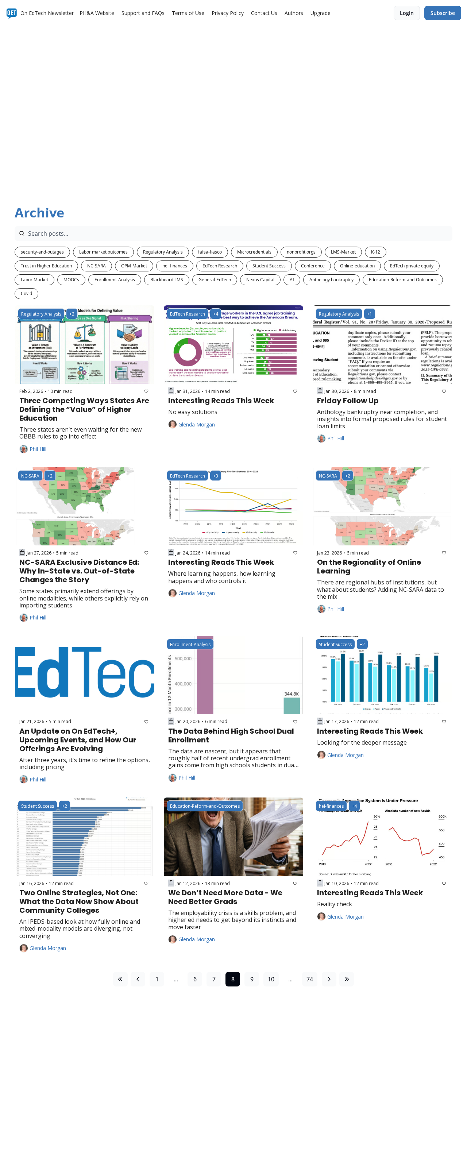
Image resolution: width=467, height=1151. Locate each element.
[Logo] (12, 13)
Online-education (357, 266)
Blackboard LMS (166, 280)
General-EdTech (214, 280)
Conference (313, 266)
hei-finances (174, 266)
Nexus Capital (260, 280)
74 (309, 979)
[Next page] (329, 979)
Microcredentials (254, 252)
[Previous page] (138, 979)
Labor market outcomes (103, 252)
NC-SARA (96, 266)
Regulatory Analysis (163, 252)
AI (292, 280)
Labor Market (34, 280)
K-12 (375, 252)
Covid (26, 293)
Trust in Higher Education (46, 266)
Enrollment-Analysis (114, 280)
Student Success (269, 266)
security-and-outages (42, 252)
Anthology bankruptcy (331, 280)
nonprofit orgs (301, 252)
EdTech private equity (411, 266)
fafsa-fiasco (210, 252)
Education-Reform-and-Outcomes (403, 280)
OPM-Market (134, 266)
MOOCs (71, 280)
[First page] (120, 979)
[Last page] (346, 979)
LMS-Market (343, 252)
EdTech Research (219, 266)
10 (271, 979)
